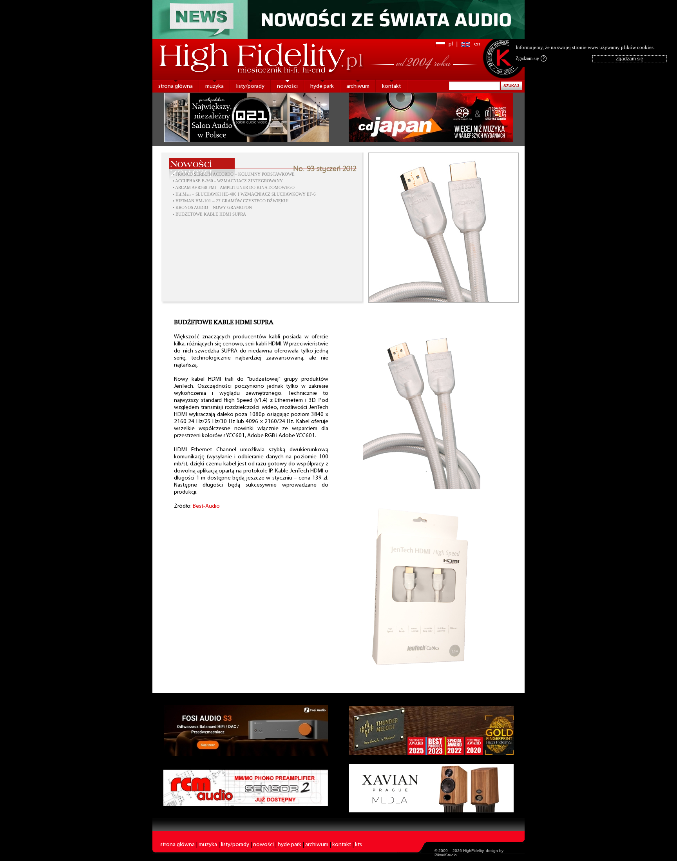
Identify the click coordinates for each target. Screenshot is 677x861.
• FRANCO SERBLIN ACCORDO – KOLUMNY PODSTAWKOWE (234, 174)
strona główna (175, 86)
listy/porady (250, 86)
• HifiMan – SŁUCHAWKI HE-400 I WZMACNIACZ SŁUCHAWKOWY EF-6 (244, 194)
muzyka (214, 86)
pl (451, 44)
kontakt (391, 86)
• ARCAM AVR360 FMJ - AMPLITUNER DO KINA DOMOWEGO (234, 187)
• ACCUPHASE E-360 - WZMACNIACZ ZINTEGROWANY (228, 181)
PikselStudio (445, 855)
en (477, 44)
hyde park (322, 86)
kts (358, 845)
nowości (287, 86)
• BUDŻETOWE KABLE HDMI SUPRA (209, 214)
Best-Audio (206, 506)
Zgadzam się (530, 58)
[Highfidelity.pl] (421, 488)
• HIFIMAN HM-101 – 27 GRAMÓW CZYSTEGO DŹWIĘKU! (231, 201)
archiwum (357, 86)
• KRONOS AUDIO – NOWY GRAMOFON (212, 207)
